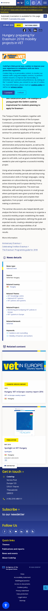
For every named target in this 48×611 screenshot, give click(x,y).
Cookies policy (22, 587)
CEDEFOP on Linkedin (21, 531)
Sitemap (22, 601)
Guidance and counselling (18, 333)
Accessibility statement (22, 577)
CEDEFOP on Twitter (10, 531)
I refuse (21, 93)
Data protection (22, 594)
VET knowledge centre (16, 296)
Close (45, 16)
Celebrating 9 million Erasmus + (15, 246)
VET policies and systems (17, 301)
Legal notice (22, 597)
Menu (45, 3)
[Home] (5, 3)
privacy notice (16, 87)
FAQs (22, 574)
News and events (10, 553)
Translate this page (17, 19)
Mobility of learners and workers (21, 336)
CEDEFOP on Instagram (27, 531)
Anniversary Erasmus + (12, 243)
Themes (5, 544)
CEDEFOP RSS (32, 531)
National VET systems (15, 298)
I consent (8, 92)
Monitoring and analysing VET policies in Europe (22, 311)
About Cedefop (9, 558)
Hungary (13, 287)
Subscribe (9, 509)
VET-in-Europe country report (14, 395)
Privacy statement (22, 591)
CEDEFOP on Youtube (16, 531)
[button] (24, 30)
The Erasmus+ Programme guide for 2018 (20, 250)
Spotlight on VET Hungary (15, 448)
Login (33, 3)
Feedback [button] (45, 587)
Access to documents (22, 584)
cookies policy (37, 85)
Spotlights (8, 452)
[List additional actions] (23, 3)
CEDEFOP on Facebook (4, 531)
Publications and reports (13, 549)
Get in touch (11, 471)
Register (39, 3)
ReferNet (9, 324)
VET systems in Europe (16, 314)
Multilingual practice (22, 581)
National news (11, 268)
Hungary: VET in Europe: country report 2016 (23, 392)
